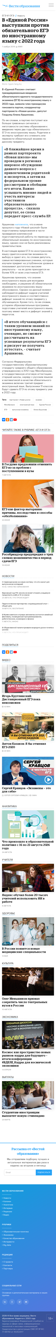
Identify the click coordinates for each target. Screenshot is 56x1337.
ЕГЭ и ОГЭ (8, 15)
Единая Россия (45, 404)
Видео (6, 1214)
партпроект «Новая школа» (20, 399)
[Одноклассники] (7, 419)
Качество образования (18, 586)
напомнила (21, 224)
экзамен (39, 399)
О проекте (8, 1261)
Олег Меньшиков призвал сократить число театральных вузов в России (24, 1002)
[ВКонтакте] (3, 419)
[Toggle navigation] (51, 5)
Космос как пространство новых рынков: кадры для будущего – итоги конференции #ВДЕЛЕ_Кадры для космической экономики (26, 1058)
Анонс (15, 621)
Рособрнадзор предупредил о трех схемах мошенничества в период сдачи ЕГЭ (27, 558)
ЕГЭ (5, 409)
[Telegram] (11, 419)
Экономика (8, 1234)
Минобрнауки (9, 404)
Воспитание (18, 608)
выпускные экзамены (20, 409)
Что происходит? (21, 597)
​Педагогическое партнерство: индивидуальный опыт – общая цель (25, 604)
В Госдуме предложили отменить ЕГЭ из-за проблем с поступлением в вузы (27, 468)
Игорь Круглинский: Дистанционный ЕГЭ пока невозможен (21, 699)
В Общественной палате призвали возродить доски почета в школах (28, 628)
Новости (7, 1197)
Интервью (8, 1207)
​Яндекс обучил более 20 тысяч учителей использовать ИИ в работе (25, 898)
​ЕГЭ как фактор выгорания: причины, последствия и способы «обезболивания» (27, 513)
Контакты (7, 1264)
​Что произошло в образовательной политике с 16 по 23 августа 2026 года (28, 845)
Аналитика (8, 1204)
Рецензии (7, 1211)
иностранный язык (27, 404)
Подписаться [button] (44, 1172)
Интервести (8, 1241)
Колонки (7, 1201)
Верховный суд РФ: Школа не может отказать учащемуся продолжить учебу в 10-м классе (26, 593)
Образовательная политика (16, 1231)
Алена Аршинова (40, 409)
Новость (21, 15)
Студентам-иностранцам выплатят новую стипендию (23, 1114)
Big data (7, 1244)
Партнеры (8, 1268)
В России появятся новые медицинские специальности (24, 950)
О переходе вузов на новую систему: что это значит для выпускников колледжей (25, 582)
